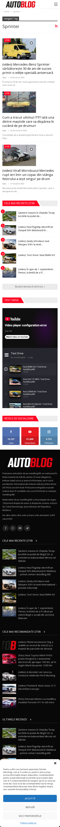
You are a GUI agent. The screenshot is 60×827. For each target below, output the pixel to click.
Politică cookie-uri (28, 823)
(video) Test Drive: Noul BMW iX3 (36, 255)
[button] (55, 763)
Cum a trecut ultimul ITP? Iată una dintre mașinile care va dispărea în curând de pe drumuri (28, 121)
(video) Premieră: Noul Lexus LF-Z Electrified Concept (37, 687)
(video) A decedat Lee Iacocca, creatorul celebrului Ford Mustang (36, 673)
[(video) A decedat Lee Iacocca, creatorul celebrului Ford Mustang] (9, 675)
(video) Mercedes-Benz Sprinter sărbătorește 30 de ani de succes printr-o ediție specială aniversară (27, 68)
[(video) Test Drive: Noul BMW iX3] (9, 258)
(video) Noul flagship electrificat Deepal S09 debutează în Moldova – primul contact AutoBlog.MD (37, 571)
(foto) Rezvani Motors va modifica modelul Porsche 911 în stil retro (37, 700)
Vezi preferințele (30, 815)
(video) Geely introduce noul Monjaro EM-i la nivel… (33, 242)
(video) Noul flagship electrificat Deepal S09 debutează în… (35, 228)
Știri (7, 40)
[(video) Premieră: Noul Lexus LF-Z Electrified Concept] (9, 689)
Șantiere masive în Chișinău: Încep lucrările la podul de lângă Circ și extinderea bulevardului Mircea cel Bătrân (37, 555)
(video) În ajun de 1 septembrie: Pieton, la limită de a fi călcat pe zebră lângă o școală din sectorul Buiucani (36, 613)
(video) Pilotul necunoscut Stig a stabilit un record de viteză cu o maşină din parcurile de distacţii (35, 645)
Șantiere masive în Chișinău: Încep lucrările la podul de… (36, 214)
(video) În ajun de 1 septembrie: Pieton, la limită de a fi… (35, 271)
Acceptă (30, 798)
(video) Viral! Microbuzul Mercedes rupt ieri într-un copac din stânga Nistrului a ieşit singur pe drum (28, 174)
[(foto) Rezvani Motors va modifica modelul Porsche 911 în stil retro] (9, 702)
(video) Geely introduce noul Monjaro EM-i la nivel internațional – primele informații (37, 584)
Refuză (30, 807)
